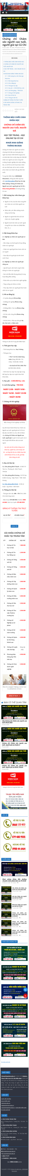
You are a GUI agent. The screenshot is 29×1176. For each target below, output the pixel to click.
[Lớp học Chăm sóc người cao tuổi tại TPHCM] (6, 895)
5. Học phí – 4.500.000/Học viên (14, 88)
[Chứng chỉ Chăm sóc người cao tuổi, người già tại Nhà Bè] (6, 912)
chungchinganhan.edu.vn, (8, 1107)
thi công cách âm (5, 1062)
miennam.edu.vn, (5, 1103)
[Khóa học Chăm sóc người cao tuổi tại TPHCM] (6, 904)
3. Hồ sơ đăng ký (10, 83)
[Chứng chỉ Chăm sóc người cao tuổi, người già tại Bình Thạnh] (14, 751)
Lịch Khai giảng (10, 181)
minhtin (13, 47)
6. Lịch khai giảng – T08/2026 (14, 90)
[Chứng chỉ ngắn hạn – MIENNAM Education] (14, 3)
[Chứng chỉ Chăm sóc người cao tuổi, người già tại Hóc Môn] (6, 921)
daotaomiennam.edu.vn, (7, 1105)
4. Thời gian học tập (11, 85)
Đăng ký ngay (13, 696)
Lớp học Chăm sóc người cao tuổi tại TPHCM (19, 897)
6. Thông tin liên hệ (11, 97)
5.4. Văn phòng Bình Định (10, 484)
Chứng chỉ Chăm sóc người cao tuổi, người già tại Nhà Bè (19, 914)
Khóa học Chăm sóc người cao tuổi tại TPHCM (19, 905)
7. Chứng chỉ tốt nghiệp (12, 93)
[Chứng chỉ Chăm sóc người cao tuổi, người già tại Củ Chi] (6, 929)
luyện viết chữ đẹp (6, 1099)
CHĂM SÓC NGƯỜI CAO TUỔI (9, 34)
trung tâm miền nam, (21, 1107)
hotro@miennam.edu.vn (8, 1151)
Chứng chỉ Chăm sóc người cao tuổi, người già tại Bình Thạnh (14, 766)
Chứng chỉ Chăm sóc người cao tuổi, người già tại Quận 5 (14, 744)
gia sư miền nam (5, 1101)
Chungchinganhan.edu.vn (8, 1076)
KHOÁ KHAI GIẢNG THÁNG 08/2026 (13, 73)
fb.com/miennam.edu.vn (8, 1153)
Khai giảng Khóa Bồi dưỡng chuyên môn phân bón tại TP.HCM (14, 880)
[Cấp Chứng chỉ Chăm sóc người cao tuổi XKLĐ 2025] (14, 706)
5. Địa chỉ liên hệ (10, 95)
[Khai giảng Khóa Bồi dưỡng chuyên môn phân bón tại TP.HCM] (14, 863)
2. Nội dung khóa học (11, 81)
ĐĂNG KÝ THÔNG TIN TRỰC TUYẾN (13, 100)
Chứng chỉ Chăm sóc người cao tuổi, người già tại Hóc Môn (19, 923)
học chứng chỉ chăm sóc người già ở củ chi (13, 53)
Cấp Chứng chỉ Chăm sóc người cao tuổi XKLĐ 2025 (14, 721)
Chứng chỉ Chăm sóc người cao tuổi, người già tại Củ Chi (19, 932)
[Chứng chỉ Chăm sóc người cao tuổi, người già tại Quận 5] (14, 728)
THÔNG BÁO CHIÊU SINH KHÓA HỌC (13, 61)
